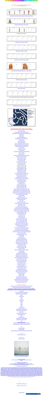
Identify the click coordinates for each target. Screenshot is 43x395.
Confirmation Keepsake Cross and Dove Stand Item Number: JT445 (21, 191)
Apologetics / (2, 368)
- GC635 (25, 212)
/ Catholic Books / (23, 367)
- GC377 (24, 226)
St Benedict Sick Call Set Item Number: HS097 (22, 225)
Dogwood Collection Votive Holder (21, 181)
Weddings (21, 301)
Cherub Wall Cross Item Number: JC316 (21, 239)
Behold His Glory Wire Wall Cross (20, 240)
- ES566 (25, 247)
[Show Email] (38, 393)
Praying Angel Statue (21, 147)
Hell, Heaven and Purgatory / (17, 371)
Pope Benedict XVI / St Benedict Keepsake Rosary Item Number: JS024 (21, 133)
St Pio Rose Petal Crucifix (20, 172)
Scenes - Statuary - (11, 97)
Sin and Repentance (30, 375)
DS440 (23, 274)
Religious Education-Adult (16, 373)
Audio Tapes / (9, 368)
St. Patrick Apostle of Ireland (23, 374)
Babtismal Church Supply (21, 314)
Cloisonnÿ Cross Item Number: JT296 (21, 186)
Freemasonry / (32, 370)
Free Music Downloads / (23, 372)
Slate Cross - (20, 274)
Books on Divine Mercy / (11, 369)
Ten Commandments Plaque (20, 269)
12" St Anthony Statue (20, 244)
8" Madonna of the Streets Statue (20, 218)
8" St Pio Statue (20, 217)
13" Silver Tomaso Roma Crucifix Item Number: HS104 (21, 208)
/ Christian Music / (33, 367)
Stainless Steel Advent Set (21, 252)
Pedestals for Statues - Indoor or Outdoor (21, 79)
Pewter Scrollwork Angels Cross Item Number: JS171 (21, 279)
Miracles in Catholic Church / (6, 372)
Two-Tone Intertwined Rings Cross (21, 137)
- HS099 (25, 168)
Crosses (21, 297)
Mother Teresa (33, 376)
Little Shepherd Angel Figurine (22, 199)
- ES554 (23, 248)
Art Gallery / (5, 368)
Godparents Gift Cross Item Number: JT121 (21, 256)
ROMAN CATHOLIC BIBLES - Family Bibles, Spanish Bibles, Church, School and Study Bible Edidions (21, 364)
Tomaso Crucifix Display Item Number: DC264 (21, 194)
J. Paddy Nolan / (18, 375)
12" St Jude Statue (20, 216)
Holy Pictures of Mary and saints (21, 334)
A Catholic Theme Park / (17, 369)
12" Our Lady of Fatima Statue (20, 221)
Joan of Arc (32, 371)
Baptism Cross (20, 248)
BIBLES (22, 360)
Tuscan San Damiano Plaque (20, 247)
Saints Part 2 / (15, 374)
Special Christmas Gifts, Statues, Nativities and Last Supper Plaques (21, 287)
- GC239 (26, 240)
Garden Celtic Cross (20, 163)
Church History (35, 369)
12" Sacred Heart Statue (20, 226)
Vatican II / (8, 375)
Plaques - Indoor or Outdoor (21, 88)
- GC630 (23, 217)
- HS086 (25, 172)
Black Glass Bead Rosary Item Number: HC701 (21, 146)
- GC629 (26, 218)
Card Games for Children (21, 338)
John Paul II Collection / (28, 371)
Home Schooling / (23, 371)
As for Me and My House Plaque (20, 266)
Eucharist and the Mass (11, 370)
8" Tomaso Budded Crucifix (20, 169)
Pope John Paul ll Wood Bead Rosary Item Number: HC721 (21, 155)
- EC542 (26, 266)
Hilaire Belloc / (32, 368)
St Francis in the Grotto (21, 154)
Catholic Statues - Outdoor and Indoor (21, 310)
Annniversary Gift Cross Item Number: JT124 (21, 271)
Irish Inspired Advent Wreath (20, 261)
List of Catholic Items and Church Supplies (21, 309)
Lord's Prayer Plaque (20, 262)
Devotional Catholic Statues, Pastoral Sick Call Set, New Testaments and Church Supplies (21, 322)
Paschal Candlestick (21, 195)
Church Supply (21, 291)
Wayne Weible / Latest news (23, 375)
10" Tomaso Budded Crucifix (20, 168)
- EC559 (25, 261)
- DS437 (23, 275)
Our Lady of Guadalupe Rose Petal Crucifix (20, 173)
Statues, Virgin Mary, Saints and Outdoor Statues (21, 292)
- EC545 (24, 262)
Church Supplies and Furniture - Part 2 (21, 313)
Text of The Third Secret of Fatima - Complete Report (21, 362)
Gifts (38, 370)
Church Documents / (30, 369)
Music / (19, 372)
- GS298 (26, 177)
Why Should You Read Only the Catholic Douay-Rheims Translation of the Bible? (21, 330)
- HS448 (24, 159)
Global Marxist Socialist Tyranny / (7, 371)
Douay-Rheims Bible (21, 329)
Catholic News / (38, 367)
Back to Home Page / (4, 367)
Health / (12, 371)
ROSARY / (7, 374)
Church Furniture (21, 296)
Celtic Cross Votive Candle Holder (20, 222)
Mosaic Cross (20, 275)
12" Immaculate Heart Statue (20, 213)
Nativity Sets (21, 306)
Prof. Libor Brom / (10, 373)
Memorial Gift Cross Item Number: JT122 (21, 253)
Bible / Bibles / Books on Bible (38, 368)
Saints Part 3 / (18, 374)
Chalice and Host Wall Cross (21, 142)
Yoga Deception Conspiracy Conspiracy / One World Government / (34, 372)
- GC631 (24, 216)
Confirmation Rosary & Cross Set (20, 177)
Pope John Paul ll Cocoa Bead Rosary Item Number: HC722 (21, 151)
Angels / (41, 367)
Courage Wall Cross (21, 150)
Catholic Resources (14, 367)
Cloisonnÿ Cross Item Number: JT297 (21, 185)
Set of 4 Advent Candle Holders (20, 234)
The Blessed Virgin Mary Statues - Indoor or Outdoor (21, 24)
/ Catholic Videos (19, 367)
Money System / (12, 372)
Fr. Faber (34, 375)
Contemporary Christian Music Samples (21, 385)
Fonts (21, 305)
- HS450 (25, 156)
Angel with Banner (20, 204)
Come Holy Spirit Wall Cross (21, 141)
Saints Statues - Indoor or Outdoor (21, 33)
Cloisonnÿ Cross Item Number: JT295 (21, 187)
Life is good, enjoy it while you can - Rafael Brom (21, 356)
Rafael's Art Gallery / (5, 373)
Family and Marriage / (17, 370)
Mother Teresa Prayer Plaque (20, 156)
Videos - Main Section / (13, 375)
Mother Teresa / (16, 372)
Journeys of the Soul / (37, 371)
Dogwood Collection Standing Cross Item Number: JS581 (21, 209)
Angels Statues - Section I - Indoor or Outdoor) (21, 42)
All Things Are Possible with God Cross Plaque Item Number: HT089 (21, 231)
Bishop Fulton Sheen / (3, 369)
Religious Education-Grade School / (23, 373)
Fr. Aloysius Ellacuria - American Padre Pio (25, 370)
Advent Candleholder (21, 235)
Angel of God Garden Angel (21, 160)
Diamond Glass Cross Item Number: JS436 (21, 278)
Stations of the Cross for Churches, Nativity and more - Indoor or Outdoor (24, 97)
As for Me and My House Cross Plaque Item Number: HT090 (21, 230)
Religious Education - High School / (32, 373)
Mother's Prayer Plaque (20, 159)
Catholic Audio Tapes (28, 367)
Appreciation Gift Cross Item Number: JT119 (21, 270)
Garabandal (35, 370)
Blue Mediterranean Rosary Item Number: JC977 (21, 138)
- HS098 (25, 169)
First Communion (21, 300)
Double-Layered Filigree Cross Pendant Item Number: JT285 (21, 190)
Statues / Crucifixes (9, 367)
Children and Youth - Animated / (24, 369)
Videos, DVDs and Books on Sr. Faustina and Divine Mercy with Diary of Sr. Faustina (21, 363)
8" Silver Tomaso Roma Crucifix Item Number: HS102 (21, 203)
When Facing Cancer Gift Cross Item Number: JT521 (21, 249)
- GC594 (26, 222)
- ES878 (24, 244)
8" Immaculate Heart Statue (20, 212)
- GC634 (25, 213)
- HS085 (27, 173)
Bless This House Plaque (21, 265)
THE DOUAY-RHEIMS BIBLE (21, 359)
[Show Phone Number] (39, 393)
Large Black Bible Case (22, 182)
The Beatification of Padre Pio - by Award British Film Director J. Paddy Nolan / (20, 368)
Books (7, 369)
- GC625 (25, 221)
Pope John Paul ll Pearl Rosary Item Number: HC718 (21, 132)
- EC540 (25, 269)
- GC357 (25, 234)
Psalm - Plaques (21, 200)
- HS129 (24, 163)
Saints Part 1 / (11, 374)
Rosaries (21, 315)
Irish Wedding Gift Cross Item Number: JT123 (21, 243)
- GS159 (24, 204)
